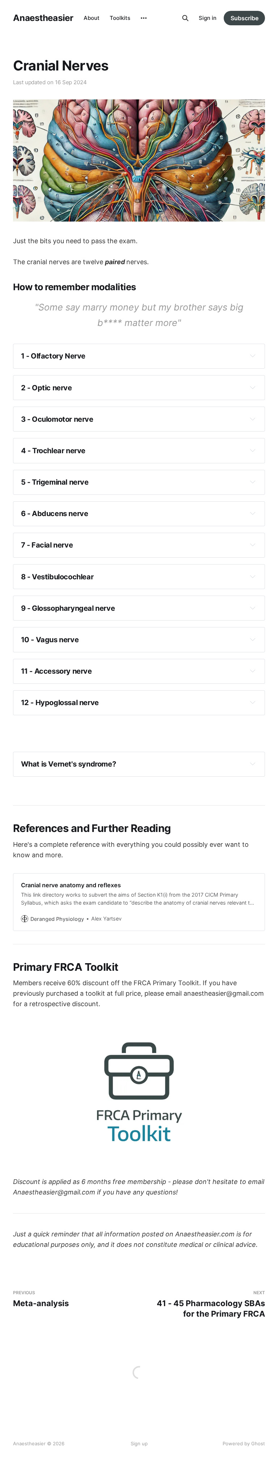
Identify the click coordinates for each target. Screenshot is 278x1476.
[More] (143, 18)
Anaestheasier (43, 18)
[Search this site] (185, 18)
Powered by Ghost (244, 1443)
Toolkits (120, 17)
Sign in (207, 17)
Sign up (139, 1443)
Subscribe (244, 18)
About (92, 17)
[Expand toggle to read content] (252, 355)
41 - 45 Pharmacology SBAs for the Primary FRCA (211, 1304)
